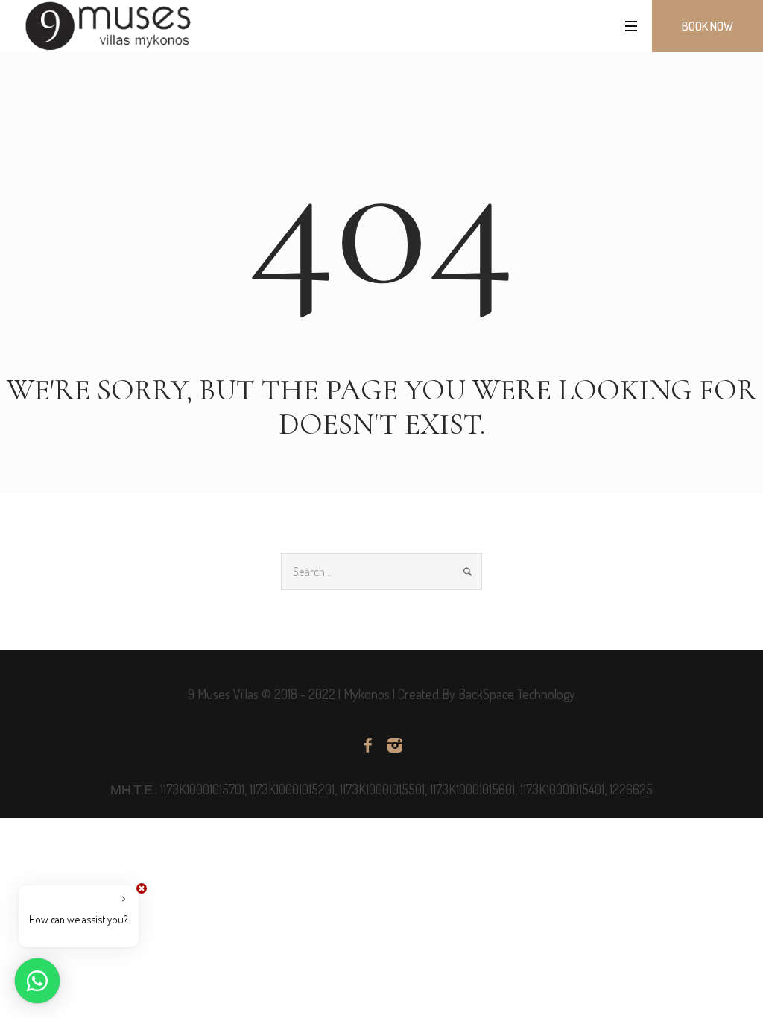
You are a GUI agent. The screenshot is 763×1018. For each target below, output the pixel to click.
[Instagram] (395, 745)
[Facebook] (368, 745)
